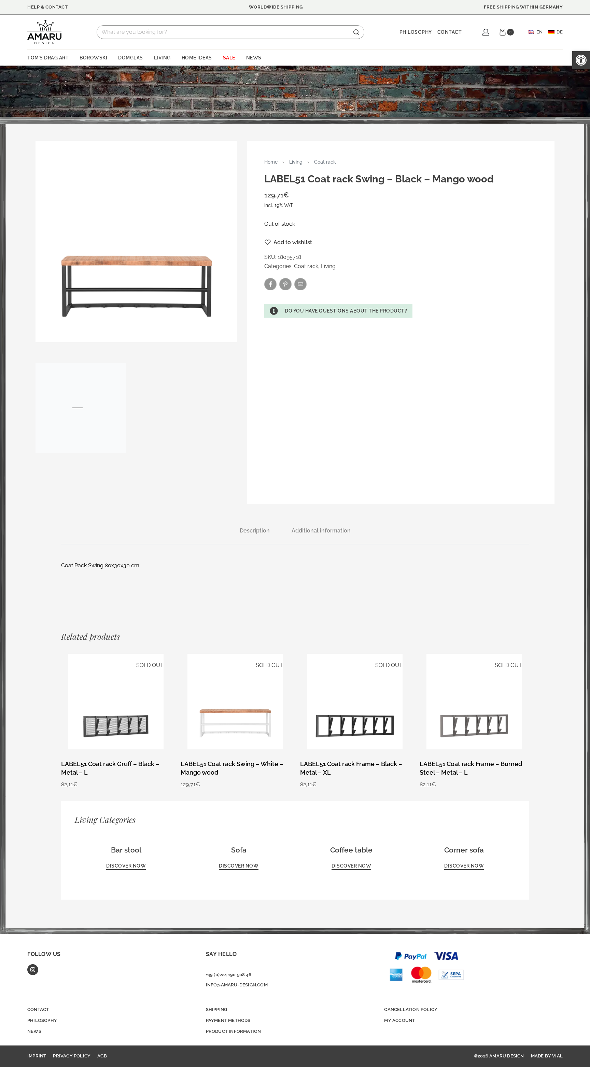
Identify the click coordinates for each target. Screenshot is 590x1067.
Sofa (239, 850)
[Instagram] (32, 969)
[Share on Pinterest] (285, 284)
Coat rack (325, 162)
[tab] (255, 530)
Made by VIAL (547, 1055)
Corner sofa (464, 850)
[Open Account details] (486, 32)
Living (296, 162)
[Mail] (300, 284)
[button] (338, 311)
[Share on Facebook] (270, 284)
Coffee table (351, 850)
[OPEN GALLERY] (136, 241)
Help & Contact (47, 7)
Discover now (126, 866)
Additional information (321, 530)
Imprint (36, 1055)
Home (271, 162)
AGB (102, 1055)
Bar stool (126, 850)
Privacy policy (71, 1055)
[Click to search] (356, 32)
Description (255, 530)
